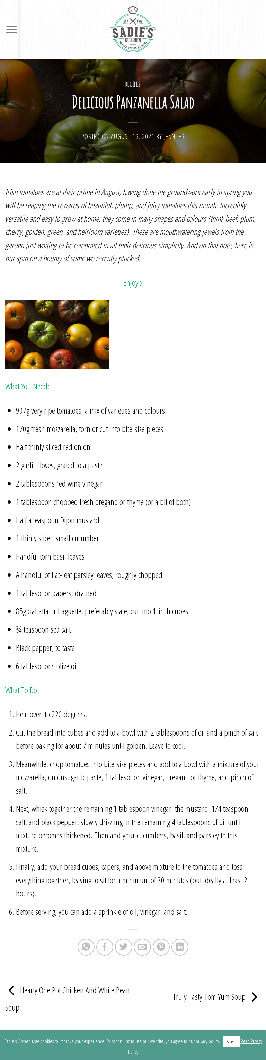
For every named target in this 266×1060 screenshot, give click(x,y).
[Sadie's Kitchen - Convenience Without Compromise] (133, 29)
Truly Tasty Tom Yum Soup (209, 996)
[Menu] (11, 29)
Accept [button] (231, 1041)
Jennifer (174, 136)
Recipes (133, 84)
